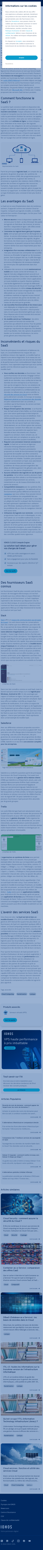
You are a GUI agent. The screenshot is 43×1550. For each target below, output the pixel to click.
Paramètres (15, 21)
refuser (7, 35)
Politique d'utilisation (12, 31)
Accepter (19, 41)
